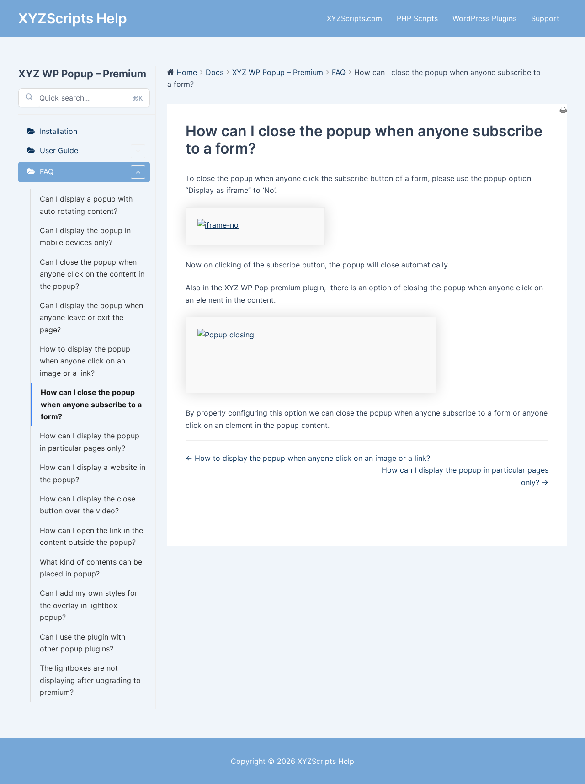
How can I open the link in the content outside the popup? (91, 536)
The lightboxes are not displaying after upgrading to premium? (90, 680)
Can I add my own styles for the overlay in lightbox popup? (89, 605)
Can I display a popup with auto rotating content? (86, 204)
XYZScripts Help (72, 18)
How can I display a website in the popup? (92, 473)
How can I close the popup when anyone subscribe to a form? (91, 404)
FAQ (46, 171)
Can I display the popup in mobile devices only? (85, 236)
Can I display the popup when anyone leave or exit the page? (91, 317)
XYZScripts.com (354, 18)
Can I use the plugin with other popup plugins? (82, 642)
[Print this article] (563, 110)
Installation (58, 131)
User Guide (59, 150)
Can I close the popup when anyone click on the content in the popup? (92, 274)
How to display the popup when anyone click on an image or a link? (85, 361)
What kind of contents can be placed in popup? (91, 567)
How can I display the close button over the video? (87, 504)
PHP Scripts (417, 18)
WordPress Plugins (484, 18)
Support (545, 18)
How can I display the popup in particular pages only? (89, 441)
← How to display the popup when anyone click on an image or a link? (308, 458)
